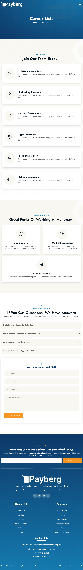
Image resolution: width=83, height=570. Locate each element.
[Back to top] (78, 565)
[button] (80, 4)
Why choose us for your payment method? (21, 333)
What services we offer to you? (17, 342)
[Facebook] (35, 496)
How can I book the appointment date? (20, 351)
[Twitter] (39, 496)
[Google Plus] (48, 496)
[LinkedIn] (44, 496)
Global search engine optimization (18, 325)
